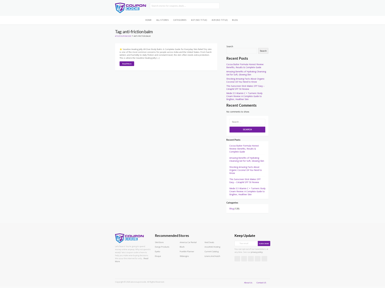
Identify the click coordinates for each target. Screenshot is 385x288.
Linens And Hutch (212, 256)
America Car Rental (188, 242)
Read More (126, 64)
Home (148, 19)
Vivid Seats (209, 242)
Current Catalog (212, 251)
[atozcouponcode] (130, 7)
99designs (184, 256)
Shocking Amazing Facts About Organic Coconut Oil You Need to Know (245, 80)
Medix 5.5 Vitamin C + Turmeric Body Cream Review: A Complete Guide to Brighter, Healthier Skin (244, 96)
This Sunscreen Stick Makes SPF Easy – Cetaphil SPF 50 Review (245, 87)
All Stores (162, 19)
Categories (179, 19)
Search (229, 46)
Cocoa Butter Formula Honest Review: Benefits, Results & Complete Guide (245, 66)
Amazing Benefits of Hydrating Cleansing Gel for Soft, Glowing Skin (246, 73)
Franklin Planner (187, 251)
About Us (248, 282)
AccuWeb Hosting (212, 247)
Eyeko (157, 251)
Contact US (261, 282)
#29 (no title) (220, 19)
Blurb (182, 247)
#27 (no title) (199, 19)
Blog (235, 19)
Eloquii (158, 256)
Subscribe (264, 244)
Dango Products (162, 247)
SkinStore (159, 242)
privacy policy (257, 252)
